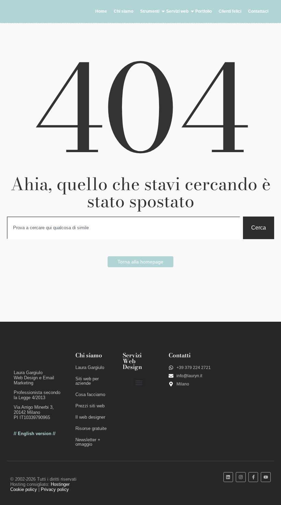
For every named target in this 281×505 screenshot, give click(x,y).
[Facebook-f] (253, 477)
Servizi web (177, 11)
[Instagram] (241, 477)
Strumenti (149, 11)
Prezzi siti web (90, 405)
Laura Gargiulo (89, 367)
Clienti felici (230, 11)
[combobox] (123, 228)
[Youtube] (266, 477)
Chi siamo (123, 11)
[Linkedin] (228, 477)
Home (101, 11)
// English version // (35, 433)
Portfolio (203, 11)
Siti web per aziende (87, 381)
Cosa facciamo (90, 394)
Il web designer (90, 417)
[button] (139, 382)
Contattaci (258, 11)
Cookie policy (23, 489)
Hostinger (60, 484)
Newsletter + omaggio (87, 442)
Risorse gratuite (91, 428)
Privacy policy (55, 489)
